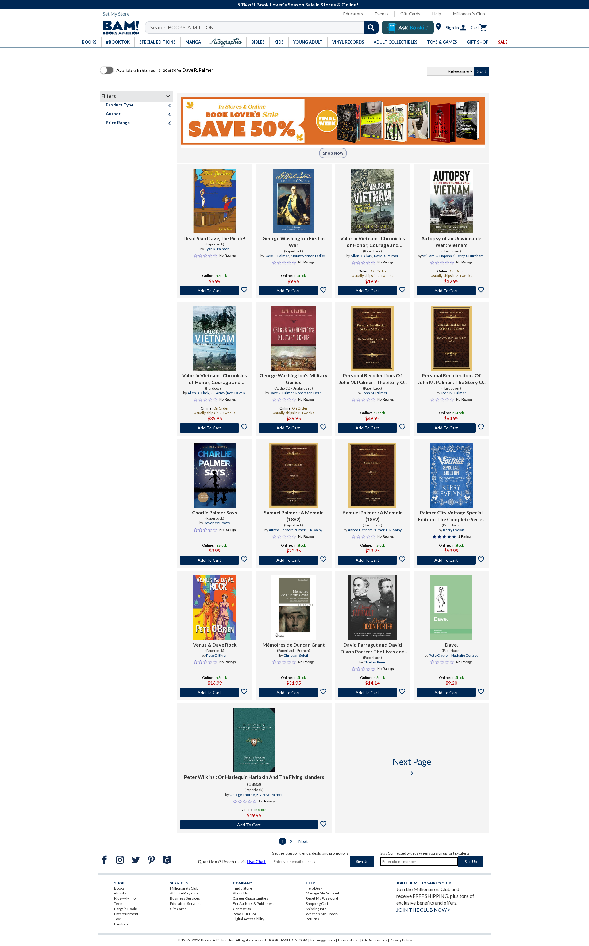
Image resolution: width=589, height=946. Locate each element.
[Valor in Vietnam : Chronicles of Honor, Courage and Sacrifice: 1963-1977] (215, 338)
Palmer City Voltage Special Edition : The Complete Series (451, 516)
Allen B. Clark (361, 255)
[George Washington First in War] (293, 201)
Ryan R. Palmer (217, 249)
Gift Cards (410, 13)
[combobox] (265, 27)
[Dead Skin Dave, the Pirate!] (215, 201)
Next (303, 841)
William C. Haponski (438, 255)
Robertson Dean (308, 392)
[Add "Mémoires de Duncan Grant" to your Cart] (293, 692)
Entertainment (126, 914)
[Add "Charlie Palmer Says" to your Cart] (214, 560)
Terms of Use (348, 940)
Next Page (412, 766)
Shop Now (333, 153)
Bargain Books (126, 908)
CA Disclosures (374, 940)
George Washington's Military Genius (294, 378)
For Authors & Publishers (253, 903)
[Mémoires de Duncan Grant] (293, 607)
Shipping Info (316, 908)
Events (381, 13)
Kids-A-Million (126, 898)
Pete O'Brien (217, 655)
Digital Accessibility (248, 919)
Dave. (451, 645)
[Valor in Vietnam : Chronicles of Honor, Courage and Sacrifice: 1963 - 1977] (372, 201)
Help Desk (314, 888)
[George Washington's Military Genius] (293, 338)
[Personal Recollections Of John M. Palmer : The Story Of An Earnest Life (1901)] (372, 338)
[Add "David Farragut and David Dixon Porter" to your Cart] (372, 692)
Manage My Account (322, 893)
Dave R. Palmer (277, 255)
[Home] (119, 28)
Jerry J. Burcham (470, 255)
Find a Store (242, 888)
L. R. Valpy (314, 530)
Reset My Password (322, 898)
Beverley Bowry (217, 523)
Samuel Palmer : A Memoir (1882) (293, 516)
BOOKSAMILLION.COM (287, 940)
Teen (118, 903)
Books (119, 888)
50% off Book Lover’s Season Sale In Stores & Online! (297, 4)
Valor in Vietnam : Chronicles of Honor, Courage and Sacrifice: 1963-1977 (214, 379)
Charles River (375, 662)
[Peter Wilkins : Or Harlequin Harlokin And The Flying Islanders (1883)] (254, 740)
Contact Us (242, 908)
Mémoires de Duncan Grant (293, 645)
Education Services (185, 903)
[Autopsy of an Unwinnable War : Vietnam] (452, 201)
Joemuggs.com (322, 940)
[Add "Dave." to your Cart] (451, 692)
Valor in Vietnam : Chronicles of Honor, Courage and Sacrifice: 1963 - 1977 (372, 242)
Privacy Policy (401, 940)
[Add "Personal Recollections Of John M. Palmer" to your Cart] (372, 428)
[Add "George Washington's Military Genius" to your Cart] (293, 428)
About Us (240, 893)
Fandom (121, 924)
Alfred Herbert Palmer (287, 530)
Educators (353, 13)
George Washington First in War (293, 241)
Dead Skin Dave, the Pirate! (214, 238)
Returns (312, 919)
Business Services (185, 898)
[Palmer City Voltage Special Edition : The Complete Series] (451, 475)
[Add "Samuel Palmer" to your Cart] (293, 560)
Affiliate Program (184, 893)
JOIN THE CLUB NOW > (423, 910)
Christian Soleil (295, 655)
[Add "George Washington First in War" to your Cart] (293, 290)
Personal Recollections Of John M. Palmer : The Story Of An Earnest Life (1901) (372, 379)
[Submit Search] (371, 27)
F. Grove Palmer (269, 794)
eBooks (120, 893)
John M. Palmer (374, 392)
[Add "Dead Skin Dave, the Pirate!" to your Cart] (214, 290)
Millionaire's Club (469, 13)
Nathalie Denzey (464, 655)
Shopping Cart (317, 903)
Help (436, 13)
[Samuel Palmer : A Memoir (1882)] (293, 475)
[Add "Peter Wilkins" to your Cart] (254, 824)
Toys (118, 919)
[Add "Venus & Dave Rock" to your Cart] (214, 692)
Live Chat (256, 861)
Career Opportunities (250, 898)
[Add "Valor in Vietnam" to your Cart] (372, 290)
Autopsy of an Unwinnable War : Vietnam (451, 241)
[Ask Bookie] (408, 27)
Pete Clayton (439, 655)
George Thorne (242, 794)
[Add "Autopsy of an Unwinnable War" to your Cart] (451, 290)
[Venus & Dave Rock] (215, 607)
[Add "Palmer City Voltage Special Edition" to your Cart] (451, 560)
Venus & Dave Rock (215, 645)
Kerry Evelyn (453, 530)
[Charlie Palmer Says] (214, 475)
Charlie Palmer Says (214, 512)
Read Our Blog (244, 914)
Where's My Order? (322, 914)
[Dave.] (451, 607)
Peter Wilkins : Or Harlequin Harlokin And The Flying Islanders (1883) (254, 780)
